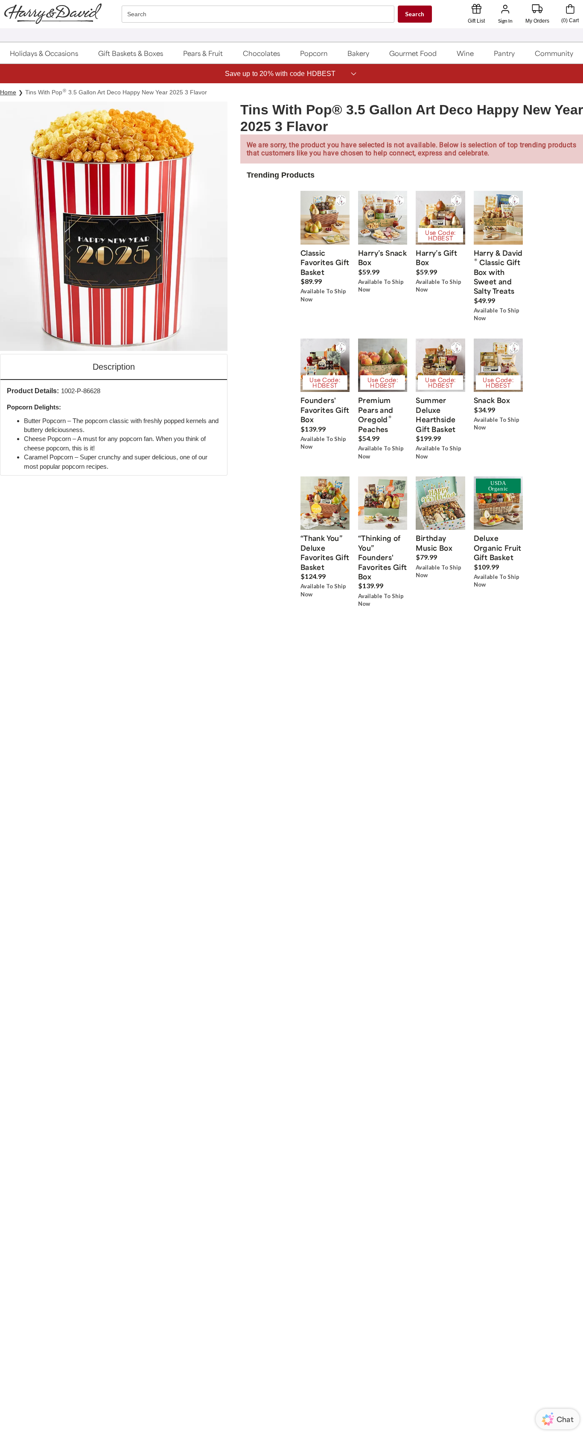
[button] (44, 53)
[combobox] (259, 14)
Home (8, 92)
